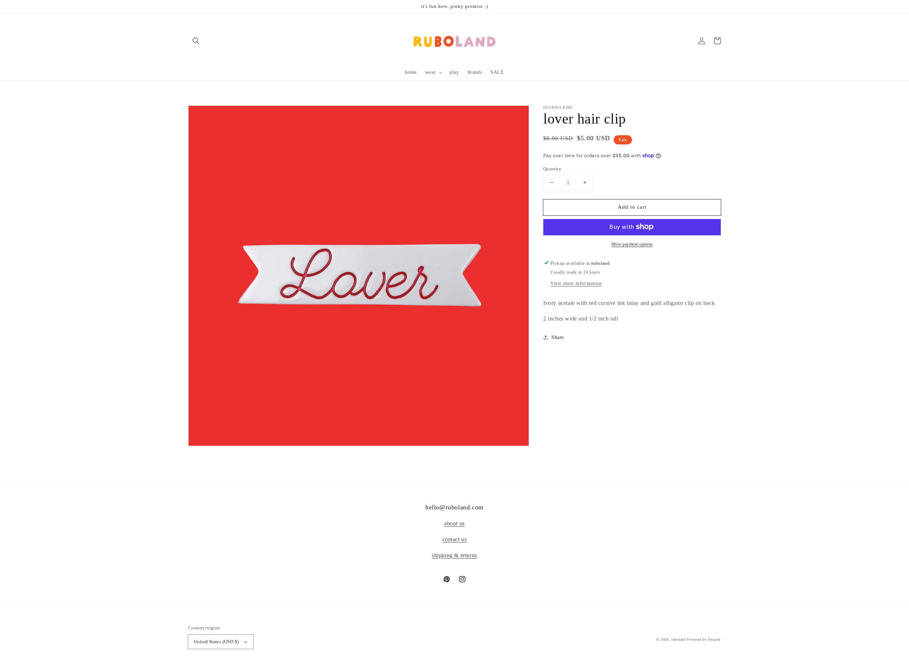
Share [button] (557, 337)
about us (454, 523)
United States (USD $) (216, 641)
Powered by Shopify (704, 639)
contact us (454, 539)
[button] (196, 41)
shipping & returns (454, 555)
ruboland (678, 639)
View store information (576, 283)
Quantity (552, 168)
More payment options (632, 243)
